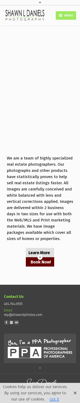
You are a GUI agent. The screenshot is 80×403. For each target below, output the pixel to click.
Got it (54, 399)
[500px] (16, 322)
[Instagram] (11, 322)
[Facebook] (6, 322)
